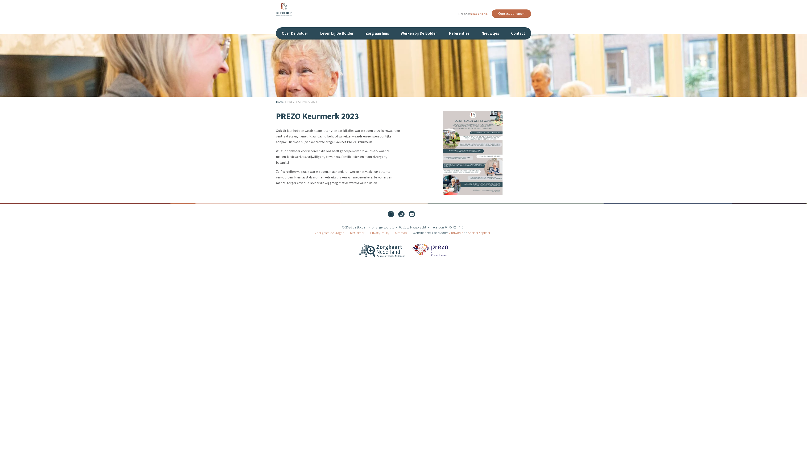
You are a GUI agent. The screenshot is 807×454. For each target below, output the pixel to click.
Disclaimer (357, 233)
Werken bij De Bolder (419, 33)
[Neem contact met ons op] (412, 214)
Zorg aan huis (377, 33)
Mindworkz (455, 233)
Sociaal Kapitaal (479, 233)
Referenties (459, 33)
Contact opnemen (511, 13)
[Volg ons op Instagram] (401, 214)
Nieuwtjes (490, 33)
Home (280, 102)
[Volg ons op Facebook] (391, 214)
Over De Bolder (295, 33)
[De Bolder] (307, 9)
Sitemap (401, 233)
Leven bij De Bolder (336, 33)
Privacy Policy (380, 233)
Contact (518, 33)
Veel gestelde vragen (330, 233)
